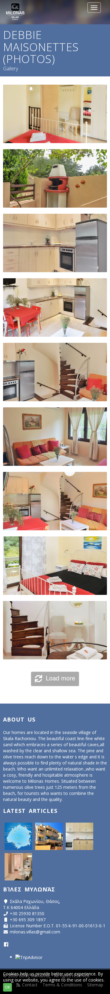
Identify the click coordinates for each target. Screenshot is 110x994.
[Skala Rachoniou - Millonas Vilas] (18, 836)
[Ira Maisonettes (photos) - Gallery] (18, 866)
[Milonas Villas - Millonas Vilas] (49, 836)
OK (7, 987)
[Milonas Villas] (15, 12)
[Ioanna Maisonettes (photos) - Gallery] (79, 836)
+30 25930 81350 (27, 913)
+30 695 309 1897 (28, 919)
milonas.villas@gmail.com (35, 932)
